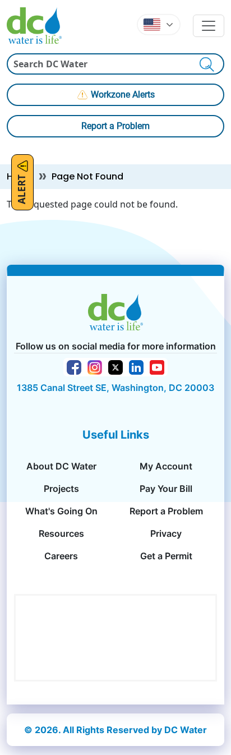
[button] (158, 24)
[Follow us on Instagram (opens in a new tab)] (94, 366)
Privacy (166, 533)
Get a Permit (166, 555)
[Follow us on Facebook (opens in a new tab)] (74, 366)
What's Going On (61, 511)
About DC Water (61, 466)
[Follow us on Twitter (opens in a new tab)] (115, 366)
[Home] (39, 25)
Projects (61, 488)
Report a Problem (115, 126)
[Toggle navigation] (208, 26)
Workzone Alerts (123, 94)
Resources (61, 533)
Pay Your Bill (166, 488)
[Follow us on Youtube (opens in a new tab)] (157, 366)
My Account (166, 466)
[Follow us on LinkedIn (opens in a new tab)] (136, 366)
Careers (61, 555)
